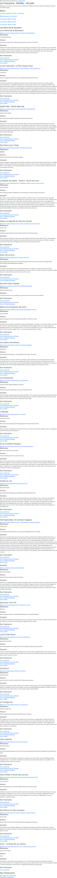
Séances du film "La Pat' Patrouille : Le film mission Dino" (26, 68)
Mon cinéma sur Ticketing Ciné (8, 875)
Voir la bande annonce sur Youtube (9, 59)
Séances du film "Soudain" (18, 568)
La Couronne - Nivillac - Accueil (8, 19)
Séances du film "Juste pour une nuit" (20, 605)
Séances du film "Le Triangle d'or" (19, 704)
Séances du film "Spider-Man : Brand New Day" (23, 109)
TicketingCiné (21, 1)
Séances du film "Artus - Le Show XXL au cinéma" (23, 846)
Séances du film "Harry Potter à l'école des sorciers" (24, 777)
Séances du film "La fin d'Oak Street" (20, 637)
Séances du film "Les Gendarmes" (19, 380)
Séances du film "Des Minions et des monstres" (23, 812)
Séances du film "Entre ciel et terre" (20, 257)
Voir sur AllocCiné (4, 58)
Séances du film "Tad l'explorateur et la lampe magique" (25, 522)
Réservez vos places (5, 33)
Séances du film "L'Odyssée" (18, 414)
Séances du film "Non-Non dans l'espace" (21, 286)
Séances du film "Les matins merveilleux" (21, 345)
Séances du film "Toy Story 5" (18, 671)
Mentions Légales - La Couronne (8, 16)
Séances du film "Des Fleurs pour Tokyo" (21, 147)
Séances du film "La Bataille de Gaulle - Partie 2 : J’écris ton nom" (27, 183)
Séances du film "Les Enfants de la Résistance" (23, 33)
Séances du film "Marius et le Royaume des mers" (24, 309)
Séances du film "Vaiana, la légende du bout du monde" (25, 223)
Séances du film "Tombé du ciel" (19, 483)
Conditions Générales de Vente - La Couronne (12, 13)
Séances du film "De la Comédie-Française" (22, 446)
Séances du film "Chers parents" (19, 742)
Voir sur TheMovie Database (7, 61)
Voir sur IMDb (3, 63)
